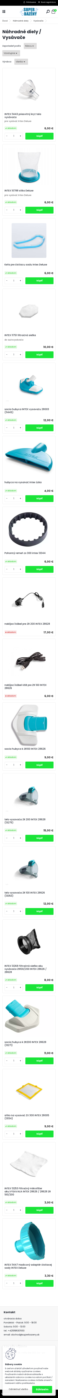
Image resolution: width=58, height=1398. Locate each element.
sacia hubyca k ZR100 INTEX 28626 (25, 748)
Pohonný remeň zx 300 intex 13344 (25, 553)
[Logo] (29, 12)
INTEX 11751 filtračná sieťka (20, 335)
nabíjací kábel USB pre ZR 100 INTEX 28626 (25, 687)
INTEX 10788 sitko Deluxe (18, 190)
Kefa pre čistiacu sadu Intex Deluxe (25, 264)
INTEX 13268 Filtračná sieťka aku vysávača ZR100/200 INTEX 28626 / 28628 (25, 969)
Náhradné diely (20, 20)
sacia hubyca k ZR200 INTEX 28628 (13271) (25, 1044)
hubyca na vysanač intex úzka (23, 482)
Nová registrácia (48, 2)
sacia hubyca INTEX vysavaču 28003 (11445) (26, 411)
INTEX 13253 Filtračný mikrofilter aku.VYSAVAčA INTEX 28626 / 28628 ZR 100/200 (27, 1191)
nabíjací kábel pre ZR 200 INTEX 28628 (27, 623)
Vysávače (38, 20)
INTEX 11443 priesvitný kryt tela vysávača (22, 116)
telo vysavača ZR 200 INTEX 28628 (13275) (24, 821)
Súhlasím (42, 1389)
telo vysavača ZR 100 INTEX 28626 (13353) (24, 894)
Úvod (5, 20)
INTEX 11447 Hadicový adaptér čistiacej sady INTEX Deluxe (28, 1266)
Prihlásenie (31, 2)
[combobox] (30, 46)
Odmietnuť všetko (18, 1389)
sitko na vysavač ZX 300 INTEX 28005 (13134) (26, 1117)
